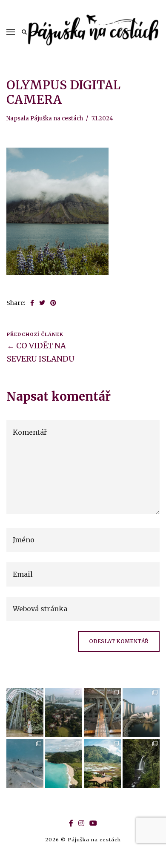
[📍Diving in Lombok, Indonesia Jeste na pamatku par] (24, 763)
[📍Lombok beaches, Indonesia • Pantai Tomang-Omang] (63, 763)
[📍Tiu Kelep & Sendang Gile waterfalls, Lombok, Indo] (141, 763)
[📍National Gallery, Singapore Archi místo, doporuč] (102, 712)
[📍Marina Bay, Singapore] (141, 712)
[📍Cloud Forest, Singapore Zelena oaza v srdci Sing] (24, 712)
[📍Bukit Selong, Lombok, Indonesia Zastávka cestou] (102, 763)
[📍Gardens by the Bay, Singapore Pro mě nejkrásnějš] (63, 712)
